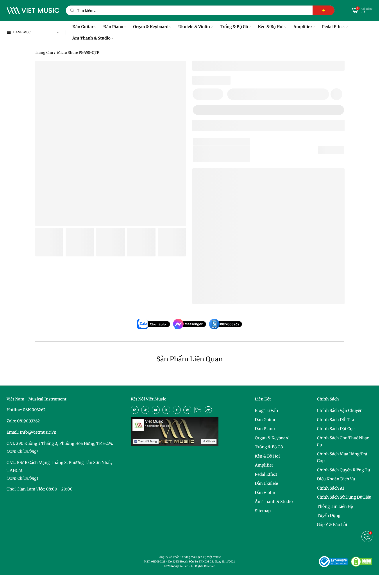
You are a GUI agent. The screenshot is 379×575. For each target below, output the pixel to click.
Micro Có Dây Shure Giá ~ (239, 293)
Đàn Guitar (265, 419)
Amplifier (264, 465)
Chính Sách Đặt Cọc (335, 428)
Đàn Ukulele (266, 483)
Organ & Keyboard (272, 437)
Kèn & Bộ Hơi (267, 456)
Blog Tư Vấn (266, 410)
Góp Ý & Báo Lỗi (332, 524)
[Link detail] (135, 410)
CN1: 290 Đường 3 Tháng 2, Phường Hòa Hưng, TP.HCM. (60, 443)
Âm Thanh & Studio (274, 501)
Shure (226, 149)
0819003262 (34, 409)
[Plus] (217, 94)
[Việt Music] (33, 10)
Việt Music (229, 228)
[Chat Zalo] (198, 410)
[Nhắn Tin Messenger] (208, 410)
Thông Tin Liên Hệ (335, 506)
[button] (336, 94)
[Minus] (198, 94)
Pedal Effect (266, 474)
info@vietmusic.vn (38, 432)
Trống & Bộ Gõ (269, 446)
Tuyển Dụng (328, 515)
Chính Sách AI (330, 488)
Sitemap (263, 510)
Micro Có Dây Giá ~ (232, 286)
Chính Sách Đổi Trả (335, 419)
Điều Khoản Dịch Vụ (336, 478)
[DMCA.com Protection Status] (361, 561)
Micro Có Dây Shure (222, 279)
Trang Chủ (44, 52)
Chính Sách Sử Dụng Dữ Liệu (344, 497)
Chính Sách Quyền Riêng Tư (343, 469)
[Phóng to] (177, 69)
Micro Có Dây (237, 158)
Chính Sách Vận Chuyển (340, 410)
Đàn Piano (265, 428)
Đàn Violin (265, 492)
